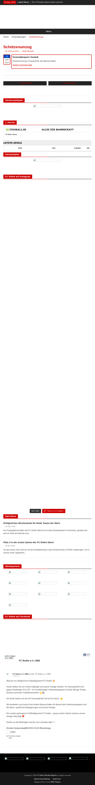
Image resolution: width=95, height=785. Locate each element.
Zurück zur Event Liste (22, 65)
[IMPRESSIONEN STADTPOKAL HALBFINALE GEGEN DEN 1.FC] (70, 359)
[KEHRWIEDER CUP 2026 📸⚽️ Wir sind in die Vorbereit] (25, 414)
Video (12, 732)
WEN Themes (56, 782)
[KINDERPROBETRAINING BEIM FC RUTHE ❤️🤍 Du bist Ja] (70, 484)
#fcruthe (9, 728)
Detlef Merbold (28, 51)
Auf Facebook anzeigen (13, 736)
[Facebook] (86, 2)
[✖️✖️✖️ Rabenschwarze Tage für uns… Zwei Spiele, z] (70, 229)
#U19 (36, 728)
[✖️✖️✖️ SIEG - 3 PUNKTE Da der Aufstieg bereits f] (25, 489)
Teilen (10, 738)
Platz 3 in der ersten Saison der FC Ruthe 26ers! (28, 542)
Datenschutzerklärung (42, 779)
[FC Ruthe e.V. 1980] (11, 657)
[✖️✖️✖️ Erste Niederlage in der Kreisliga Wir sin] (25, 302)
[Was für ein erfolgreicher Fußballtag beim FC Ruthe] (25, 206)
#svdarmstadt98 (21, 728)
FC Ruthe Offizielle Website (47, 775)
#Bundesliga (45, 728)
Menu (48, 31)
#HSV (31, 728)
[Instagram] (90, 2)
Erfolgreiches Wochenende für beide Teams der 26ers (31, 523)
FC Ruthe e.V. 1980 (20, 674)
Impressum (57, 779)
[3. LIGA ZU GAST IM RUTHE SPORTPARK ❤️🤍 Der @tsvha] (25, 350)
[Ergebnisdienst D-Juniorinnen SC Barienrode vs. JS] (70, 431)
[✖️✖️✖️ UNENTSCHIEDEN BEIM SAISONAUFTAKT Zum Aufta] (70, 296)
